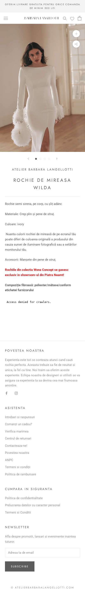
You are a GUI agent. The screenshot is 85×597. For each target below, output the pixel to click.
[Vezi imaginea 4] (49, 159)
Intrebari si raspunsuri (20, 417)
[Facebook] (6, 393)
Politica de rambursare (20, 474)
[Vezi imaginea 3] (45, 159)
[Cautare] (65, 18)
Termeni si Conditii (18, 512)
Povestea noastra (17, 453)
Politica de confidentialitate (24, 498)
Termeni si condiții (17, 467)
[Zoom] (76, 33)
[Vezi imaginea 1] (36, 159)
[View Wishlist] (72, 18)
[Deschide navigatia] (6, 18)
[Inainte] (56, 159)
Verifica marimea (16, 431)
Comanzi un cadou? (18, 424)
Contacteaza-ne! (16, 446)
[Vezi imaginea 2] (40, 159)
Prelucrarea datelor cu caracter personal (32, 505)
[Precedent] (28, 159)
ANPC (9, 460)
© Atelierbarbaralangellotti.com (42, 588)
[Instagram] (16, 393)
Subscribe (19, 566)
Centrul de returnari (18, 438)
